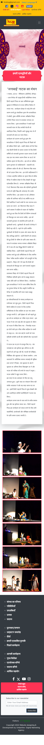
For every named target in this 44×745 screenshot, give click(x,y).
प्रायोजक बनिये (36, 10)
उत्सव (9, 614)
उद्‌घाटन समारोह (14, 632)
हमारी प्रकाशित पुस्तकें (16, 640)
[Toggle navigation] (39, 23)
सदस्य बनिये (16, 14)
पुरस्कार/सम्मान (13, 627)
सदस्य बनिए (22, 687)
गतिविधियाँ (11, 606)
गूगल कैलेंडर (12, 658)
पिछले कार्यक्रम (13, 645)
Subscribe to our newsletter (17, 698)
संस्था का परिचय (14, 601)
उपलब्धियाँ (11, 610)
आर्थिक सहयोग (26, 14)
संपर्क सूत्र (21, 684)
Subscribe (32, 711)
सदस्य (9, 619)
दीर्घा (8, 636)
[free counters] (24, 721)
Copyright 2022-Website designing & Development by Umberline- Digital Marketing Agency (21, 727)
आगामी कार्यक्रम (13, 653)
